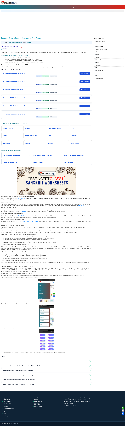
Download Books (7, 404)
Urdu (97, 54)
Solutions (39, 7)
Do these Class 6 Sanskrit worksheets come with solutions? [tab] (18, 370)
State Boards (79, 7)
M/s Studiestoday (14, 423)
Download (32, 7)
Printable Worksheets (8, 410)
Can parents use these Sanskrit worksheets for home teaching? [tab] (19, 384)
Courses (4, 7)
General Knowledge (100, 60)
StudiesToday (23, 211)
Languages (98, 65)
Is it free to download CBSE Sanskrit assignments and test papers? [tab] (20, 375)
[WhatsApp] (123, 407)
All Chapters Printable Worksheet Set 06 (14, 114)
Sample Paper (7, 399)
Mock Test (66, 7)
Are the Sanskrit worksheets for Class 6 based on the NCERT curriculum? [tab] (21, 365)
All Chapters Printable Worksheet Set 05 (14, 106)
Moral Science (99, 70)
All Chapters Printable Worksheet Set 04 (14, 98)
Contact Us (36, 399)
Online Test (6, 416)
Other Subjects (99, 46)
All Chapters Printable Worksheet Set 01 (14, 73)
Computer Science (100, 41)
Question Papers (7, 403)
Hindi (97, 62)
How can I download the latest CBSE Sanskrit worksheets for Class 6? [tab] (20, 361)
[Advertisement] (44, 24)
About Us (36, 398)
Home (3, 11)
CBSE (9, 7)
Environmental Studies (101, 49)
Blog (73, 7)
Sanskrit (15, 11)
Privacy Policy (37, 404)
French (98, 52)
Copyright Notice (38, 406)
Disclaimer (36, 403)
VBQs (5, 413)
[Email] (123, 410)
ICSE (15, 7)
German (98, 57)
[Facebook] (123, 413)
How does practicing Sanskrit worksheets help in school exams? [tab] (19, 379)
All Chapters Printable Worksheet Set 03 (14, 89)
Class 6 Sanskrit (21, 198)
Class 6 (10, 11)
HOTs (5, 411)
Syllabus (5, 398)
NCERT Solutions (23, 7)
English (98, 44)
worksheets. (81, 205)
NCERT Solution (7, 401)
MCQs (5, 415)
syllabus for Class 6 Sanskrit (24, 215)
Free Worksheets (58, 7)
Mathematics (99, 67)
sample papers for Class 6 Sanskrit (30, 221)
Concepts (6, 406)
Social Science (99, 78)
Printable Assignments (9, 408)
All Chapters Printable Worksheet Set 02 (14, 81)
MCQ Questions (47, 7)
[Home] (9, 2)
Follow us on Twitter (38, 401)
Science (98, 75)
